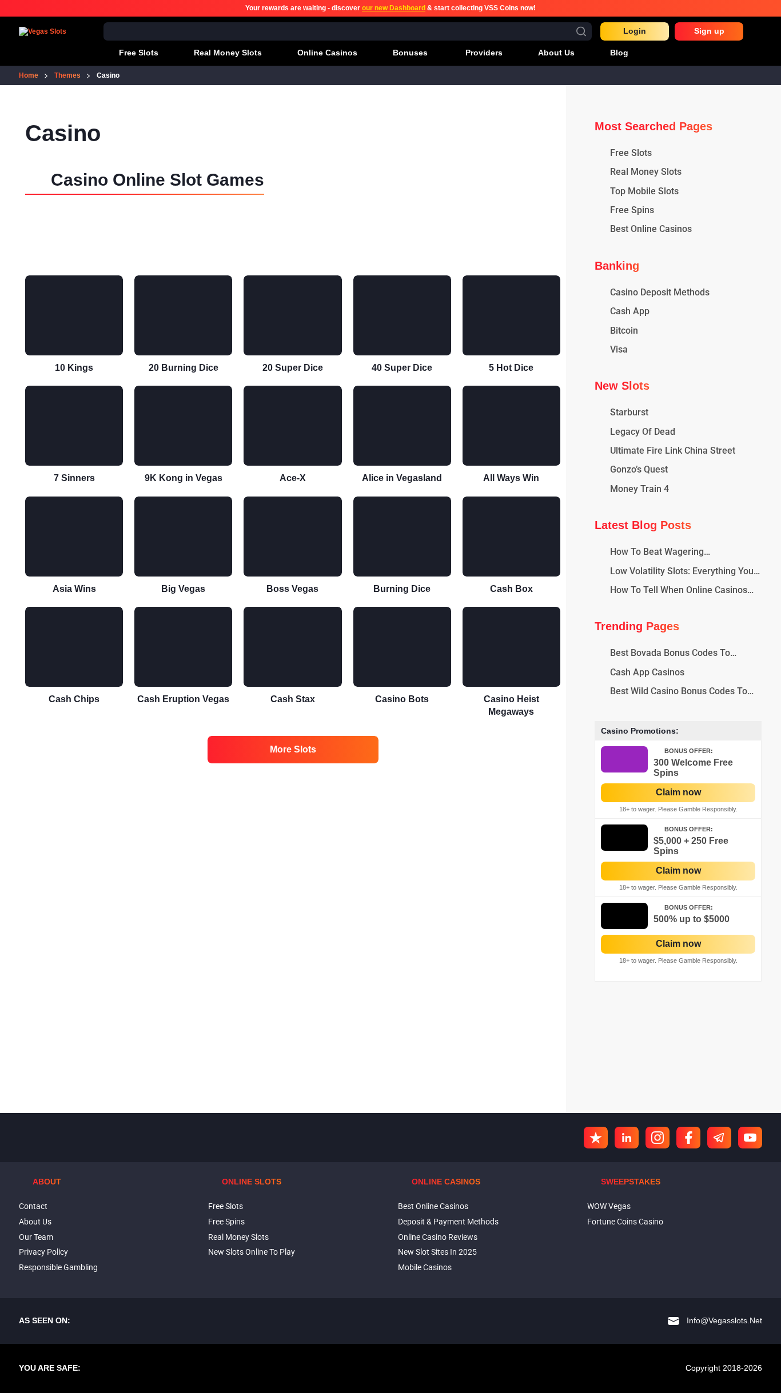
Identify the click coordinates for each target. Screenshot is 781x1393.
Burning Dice (402, 589)
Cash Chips (74, 699)
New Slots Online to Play (251, 1251)
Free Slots (225, 1206)
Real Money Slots (238, 1237)
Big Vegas (183, 589)
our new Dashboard (393, 8)
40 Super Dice (402, 368)
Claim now (678, 792)
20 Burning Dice (183, 368)
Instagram (657, 1137)
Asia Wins (74, 589)
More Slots (293, 749)
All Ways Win (511, 478)
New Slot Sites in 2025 (437, 1251)
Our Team (36, 1237)
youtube (750, 1137)
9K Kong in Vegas (183, 478)
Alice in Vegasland (402, 478)
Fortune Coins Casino (625, 1221)
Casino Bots (402, 699)
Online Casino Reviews (437, 1237)
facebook (688, 1137)
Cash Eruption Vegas (183, 699)
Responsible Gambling (58, 1267)
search (581, 31)
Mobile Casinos (425, 1267)
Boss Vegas (292, 589)
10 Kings (74, 368)
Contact (33, 1206)
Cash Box (511, 589)
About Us (35, 1221)
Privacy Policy (43, 1251)
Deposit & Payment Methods (448, 1221)
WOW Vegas (609, 1206)
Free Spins (226, 1221)
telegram (719, 1137)
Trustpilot (596, 1137)
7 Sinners (74, 478)
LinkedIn (627, 1137)
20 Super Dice (292, 368)
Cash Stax (292, 699)
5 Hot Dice (511, 368)
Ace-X (293, 478)
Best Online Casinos (433, 1206)
